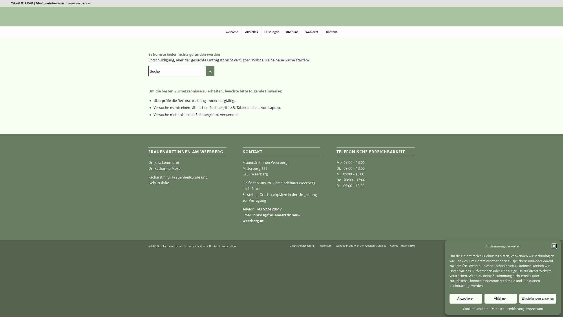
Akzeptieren (465, 298)
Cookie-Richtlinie (475, 308)
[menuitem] (231, 31)
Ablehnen (500, 298)
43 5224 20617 (270, 209)
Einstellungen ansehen (538, 298)
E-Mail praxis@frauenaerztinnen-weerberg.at (63, 3)
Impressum (534, 308)
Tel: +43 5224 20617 (22, 3)
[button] (554, 246)
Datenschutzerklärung (507, 308)
